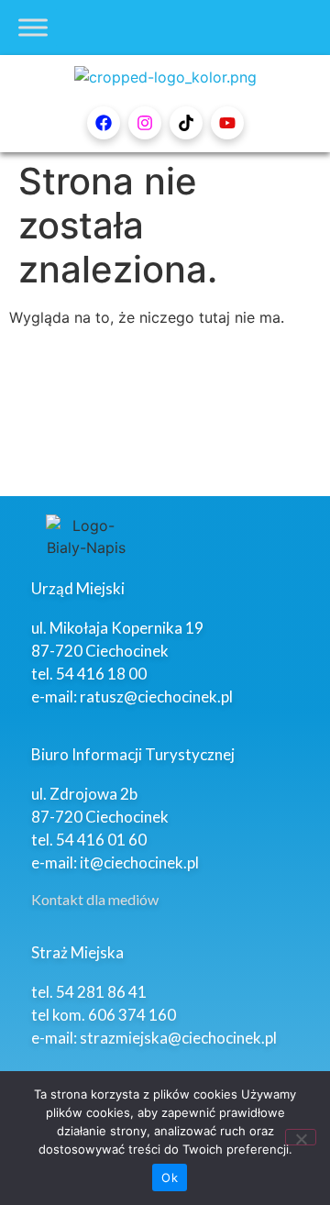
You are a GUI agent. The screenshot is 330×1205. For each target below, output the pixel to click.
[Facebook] (103, 122)
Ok (169, 1177)
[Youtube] (227, 122)
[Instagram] (144, 122)
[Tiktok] (186, 122)
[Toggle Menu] (33, 27)
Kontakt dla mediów (95, 899)
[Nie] (300, 1137)
